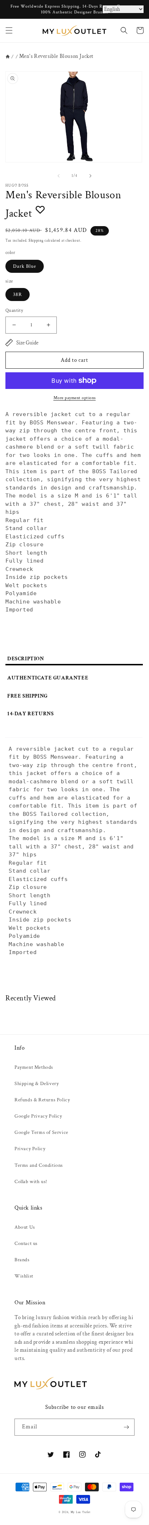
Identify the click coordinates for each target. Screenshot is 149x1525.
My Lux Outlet (80, 1512)
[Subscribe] (126, 1427)
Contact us (26, 1243)
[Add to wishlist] (40, 209)
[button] (9, 30)
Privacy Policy (29, 1148)
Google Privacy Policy (38, 1116)
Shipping (36, 240)
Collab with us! (30, 1181)
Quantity (14, 311)
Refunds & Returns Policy (42, 1100)
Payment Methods (33, 1067)
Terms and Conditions (38, 1165)
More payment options (75, 398)
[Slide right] (90, 176)
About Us (24, 1227)
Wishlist (23, 1276)
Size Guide (27, 342)
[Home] (7, 56)
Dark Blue (24, 266)
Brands (22, 1260)
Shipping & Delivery (36, 1083)
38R (17, 294)
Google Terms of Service (41, 1132)
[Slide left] (59, 176)
